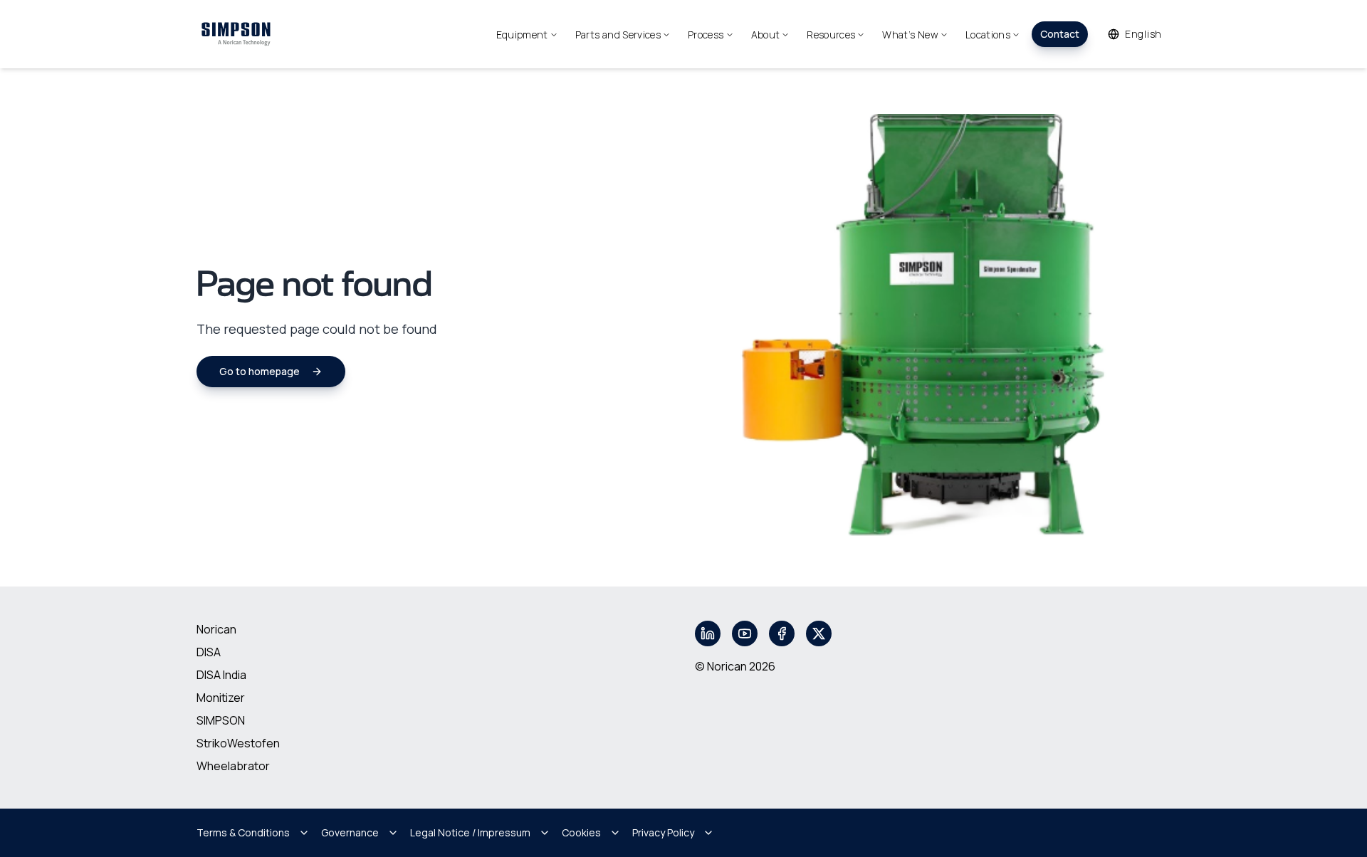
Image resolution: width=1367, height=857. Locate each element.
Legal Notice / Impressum (470, 832)
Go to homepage (259, 371)
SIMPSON (221, 720)
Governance (350, 832)
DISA (209, 652)
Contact (1059, 34)
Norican (216, 629)
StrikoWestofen (238, 743)
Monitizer (221, 697)
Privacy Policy (663, 832)
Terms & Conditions (243, 832)
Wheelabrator (233, 766)
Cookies (581, 832)
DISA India (221, 675)
